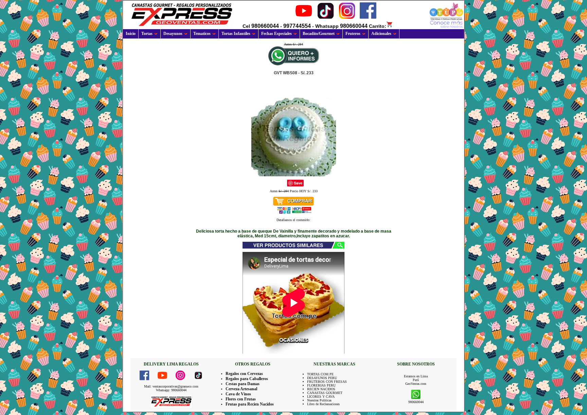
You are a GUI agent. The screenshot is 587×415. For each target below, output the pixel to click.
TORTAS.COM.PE (320, 374)
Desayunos (172, 33)
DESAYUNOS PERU (322, 378)
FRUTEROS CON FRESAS (327, 381)
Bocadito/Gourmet (319, 33)
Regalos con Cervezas (244, 373)
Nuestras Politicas (319, 400)
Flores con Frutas (241, 399)
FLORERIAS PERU (321, 385)
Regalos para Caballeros (247, 378)
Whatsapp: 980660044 (171, 390)
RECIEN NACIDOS (321, 389)
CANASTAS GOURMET (324, 393)
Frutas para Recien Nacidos (250, 404)
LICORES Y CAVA (321, 396)
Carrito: (377, 26)
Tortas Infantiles (235, 33)
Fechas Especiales (276, 33)
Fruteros (352, 33)
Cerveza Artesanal (241, 389)
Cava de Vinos (238, 394)
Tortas (147, 33)
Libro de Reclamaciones (323, 404)
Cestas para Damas (243, 383)
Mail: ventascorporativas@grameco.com (171, 386)
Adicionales (381, 33)
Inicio (131, 33)
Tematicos (202, 33)
